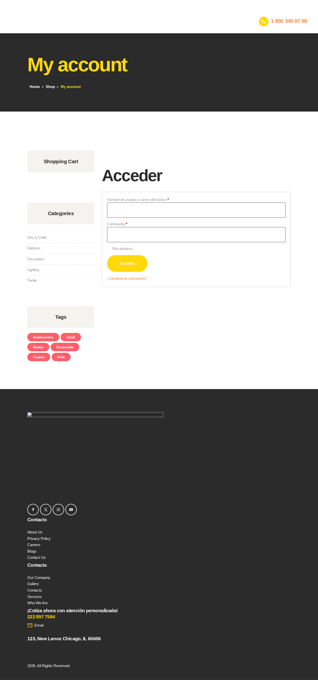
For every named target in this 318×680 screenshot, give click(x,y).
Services (34, 597)
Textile (32, 280)
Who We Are (37, 603)
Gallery (33, 584)
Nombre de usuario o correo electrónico (146, 200)
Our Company (38, 577)
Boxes (38, 347)
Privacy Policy (39, 538)
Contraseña (125, 224)
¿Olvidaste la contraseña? (127, 278)
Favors (38, 357)
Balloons (33, 248)
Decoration (35, 259)
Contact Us (36, 557)
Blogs (32, 551)
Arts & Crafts (37, 237)
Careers (33, 545)
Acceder (127, 263)
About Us (34, 532)
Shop (50, 86)
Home (35, 86)
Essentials (65, 347)
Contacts (34, 590)
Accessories (43, 337)
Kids (61, 357)
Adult (70, 337)
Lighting (33, 270)
